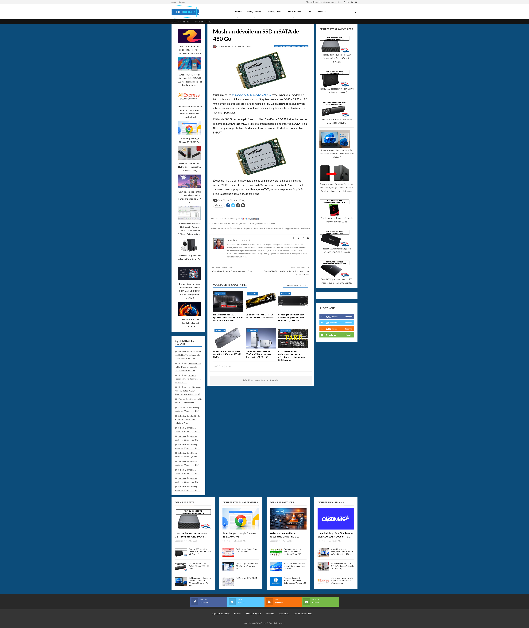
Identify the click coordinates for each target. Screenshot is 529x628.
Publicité (270, 613)
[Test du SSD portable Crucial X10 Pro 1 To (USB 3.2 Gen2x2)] (181, 552)
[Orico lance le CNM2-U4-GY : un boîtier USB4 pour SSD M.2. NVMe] (228, 338)
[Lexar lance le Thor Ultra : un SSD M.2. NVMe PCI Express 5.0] (261, 301)
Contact (182, 2)
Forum (308, 11)
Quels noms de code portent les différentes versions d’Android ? (293, 551)
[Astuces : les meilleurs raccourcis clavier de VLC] (288, 519)
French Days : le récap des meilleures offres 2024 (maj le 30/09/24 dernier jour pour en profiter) (189, 291)
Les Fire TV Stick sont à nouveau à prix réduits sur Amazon (187, 419)
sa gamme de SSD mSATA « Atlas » (251, 94)
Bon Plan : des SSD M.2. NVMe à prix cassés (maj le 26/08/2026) (342, 566)
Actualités (237, 11)
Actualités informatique (282, 46)
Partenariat (284, 613)
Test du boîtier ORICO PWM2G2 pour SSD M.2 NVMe (337, 121)
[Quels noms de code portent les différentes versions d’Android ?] (276, 552)
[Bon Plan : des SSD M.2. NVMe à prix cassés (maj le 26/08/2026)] (323, 566)
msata (228, 200)
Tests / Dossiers (254, 11)
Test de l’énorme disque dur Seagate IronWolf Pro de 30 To (336, 220)
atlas (220, 200)
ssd (242, 200)
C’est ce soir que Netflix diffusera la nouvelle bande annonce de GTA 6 (188, 355)
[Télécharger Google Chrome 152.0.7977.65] (240, 519)
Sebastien (182, 351)
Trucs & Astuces (294, 11)
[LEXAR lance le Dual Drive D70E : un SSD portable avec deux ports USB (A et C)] (261, 338)
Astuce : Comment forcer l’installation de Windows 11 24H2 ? (295, 566)
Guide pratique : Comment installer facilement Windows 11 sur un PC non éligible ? (336, 153)
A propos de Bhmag (221, 613)
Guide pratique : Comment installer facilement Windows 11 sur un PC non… (200, 582)
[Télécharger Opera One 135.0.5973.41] (228, 552)
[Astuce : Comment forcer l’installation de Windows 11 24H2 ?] (276, 566)
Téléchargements (273, 11)
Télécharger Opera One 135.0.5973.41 (246, 550)
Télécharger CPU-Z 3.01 (246, 578)
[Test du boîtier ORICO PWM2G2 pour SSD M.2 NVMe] (181, 566)
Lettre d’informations (302, 613)
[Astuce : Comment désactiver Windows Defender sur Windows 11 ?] (276, 581)
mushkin (235, 200)
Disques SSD (296, 46)
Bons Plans (321, 11)
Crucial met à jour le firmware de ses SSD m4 (232, 271)
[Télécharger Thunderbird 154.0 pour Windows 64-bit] (228, 566)
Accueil (174, 2)
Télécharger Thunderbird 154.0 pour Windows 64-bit (247, 566)
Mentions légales (253, 613)
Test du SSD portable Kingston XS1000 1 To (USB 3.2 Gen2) (337, 250)
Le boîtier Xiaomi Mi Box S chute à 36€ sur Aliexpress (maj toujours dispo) (188, 390)
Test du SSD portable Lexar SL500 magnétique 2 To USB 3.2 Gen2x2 (336, 281)
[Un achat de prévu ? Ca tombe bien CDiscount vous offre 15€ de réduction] (336, 519)
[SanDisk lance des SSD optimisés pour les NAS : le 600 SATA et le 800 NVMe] (228, 301)
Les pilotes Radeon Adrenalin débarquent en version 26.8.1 (188, 378)
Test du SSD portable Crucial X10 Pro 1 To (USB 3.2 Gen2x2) (337, 90)
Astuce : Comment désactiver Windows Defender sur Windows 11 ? (295, 582)
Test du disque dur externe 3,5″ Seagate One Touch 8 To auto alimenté (337, 58)
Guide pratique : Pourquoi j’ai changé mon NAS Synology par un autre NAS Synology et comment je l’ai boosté (336, 187)
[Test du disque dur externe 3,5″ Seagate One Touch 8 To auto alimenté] (193, 519)
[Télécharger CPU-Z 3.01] (228, 581)
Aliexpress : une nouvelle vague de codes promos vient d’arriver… (342, 580)
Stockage (305, 46)
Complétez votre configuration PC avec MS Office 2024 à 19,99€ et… (342, 551)
